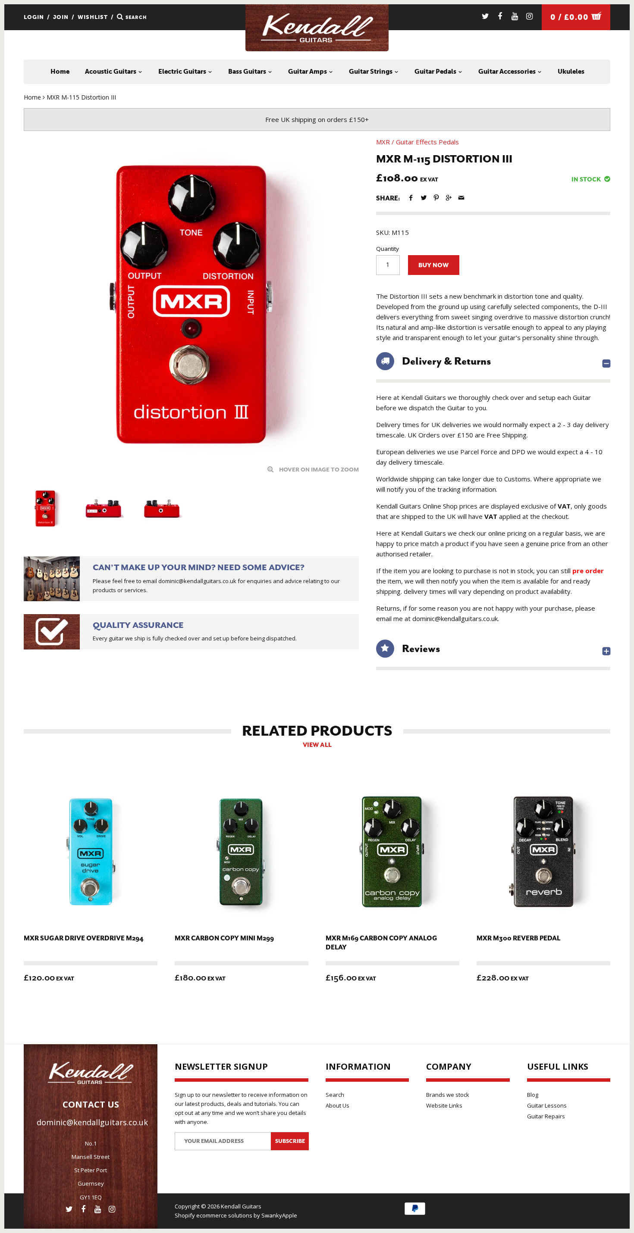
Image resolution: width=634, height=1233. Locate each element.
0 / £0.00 (570, 17)
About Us (337, 1105)
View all (317, 745)
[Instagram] (529, 16)
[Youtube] (514, 16)
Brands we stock (447, 1095)
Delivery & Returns (446, 361)
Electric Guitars (182, 71)
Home (59, 71)
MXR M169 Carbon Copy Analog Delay (381, 942)
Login (34, 17)
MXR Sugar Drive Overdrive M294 (84, 938)
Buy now (433, 265)
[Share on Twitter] (423, 198)
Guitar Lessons (547, 1105)
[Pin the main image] (436, 198)
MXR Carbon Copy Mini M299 (224, 938)
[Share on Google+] (449, 198)
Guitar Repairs (546, 1116)
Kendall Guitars (241, 1206)
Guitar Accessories (507, 71)
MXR (383, 141)
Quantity (387, 248)
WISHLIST (93, 17)
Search (335, 1095)
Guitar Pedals (436, 71)
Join (61, 17)
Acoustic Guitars (111, 71)
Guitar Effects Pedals (427, 141)
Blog (532, 1095)
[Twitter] (485, 16)
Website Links (444, 1105)
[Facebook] (500, 16)
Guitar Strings (371, 71)
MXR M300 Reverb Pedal (518, 938)
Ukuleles (571, 71)
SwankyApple (279, 1215)
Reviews (421, 649)
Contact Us (91, 1104)
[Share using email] (461, 198)
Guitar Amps (308, 71)
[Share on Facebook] (411, 198)
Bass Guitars (247, 71)
